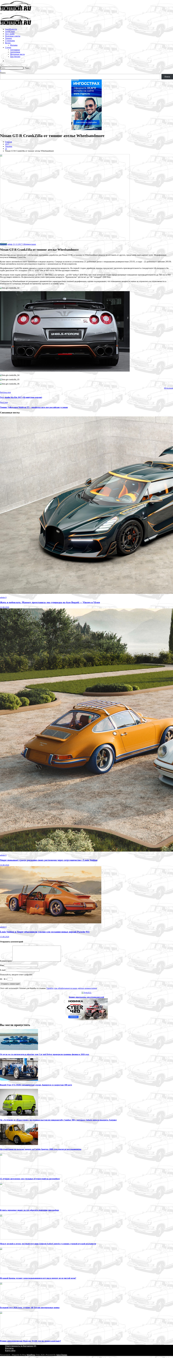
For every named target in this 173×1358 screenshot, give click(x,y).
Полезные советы (12, 36)
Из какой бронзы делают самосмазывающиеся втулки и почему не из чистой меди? (38, 1278)
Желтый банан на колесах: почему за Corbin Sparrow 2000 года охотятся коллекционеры (40, 1149)
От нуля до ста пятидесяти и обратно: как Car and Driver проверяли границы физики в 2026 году (44, 1054)
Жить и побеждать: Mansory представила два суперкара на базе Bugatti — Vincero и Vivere (50, 602)
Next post (4, 402)
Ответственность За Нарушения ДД (20, 1346)
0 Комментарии (29, 244)
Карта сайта (10, 1350)
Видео (8, 43)
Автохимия (15, 52)
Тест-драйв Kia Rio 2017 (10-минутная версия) (21, 397)
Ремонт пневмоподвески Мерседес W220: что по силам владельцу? (30, 1341)
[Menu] (1, 13)
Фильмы (13, 45)
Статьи (8, 47)
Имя (2, 965)
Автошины (15, 50)
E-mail (3, 970)
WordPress (31, 1355)
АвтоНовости (11, 29)
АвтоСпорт (10, 31)
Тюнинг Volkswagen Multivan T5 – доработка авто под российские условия (34, 407)
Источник (168, 388)
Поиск (3, 73)
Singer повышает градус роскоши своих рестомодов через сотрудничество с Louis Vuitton (48, 860)
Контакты (9, 1348)
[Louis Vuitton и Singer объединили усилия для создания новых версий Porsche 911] (50, 923)
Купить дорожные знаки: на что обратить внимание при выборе (29, 1210)
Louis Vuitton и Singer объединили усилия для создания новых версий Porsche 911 (45, 931)
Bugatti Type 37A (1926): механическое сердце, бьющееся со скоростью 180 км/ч (36, 1085)
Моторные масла (17, 54)
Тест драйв (9, 34)
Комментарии (6, 961)
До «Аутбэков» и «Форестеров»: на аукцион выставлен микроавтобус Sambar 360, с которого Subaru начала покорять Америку (58, 1120)
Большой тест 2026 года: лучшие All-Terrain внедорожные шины (30, 1307)
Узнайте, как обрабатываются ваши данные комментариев (71, 988)
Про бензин (15, 56)
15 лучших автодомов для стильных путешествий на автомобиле (30, 1179)
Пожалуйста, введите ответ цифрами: (16, 975)
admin (9, 244)
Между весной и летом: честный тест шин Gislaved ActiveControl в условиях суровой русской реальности (48, 1244)
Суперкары (10, 41)
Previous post (5, 392)
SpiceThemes (61, 1355)
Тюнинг (8, 38)
